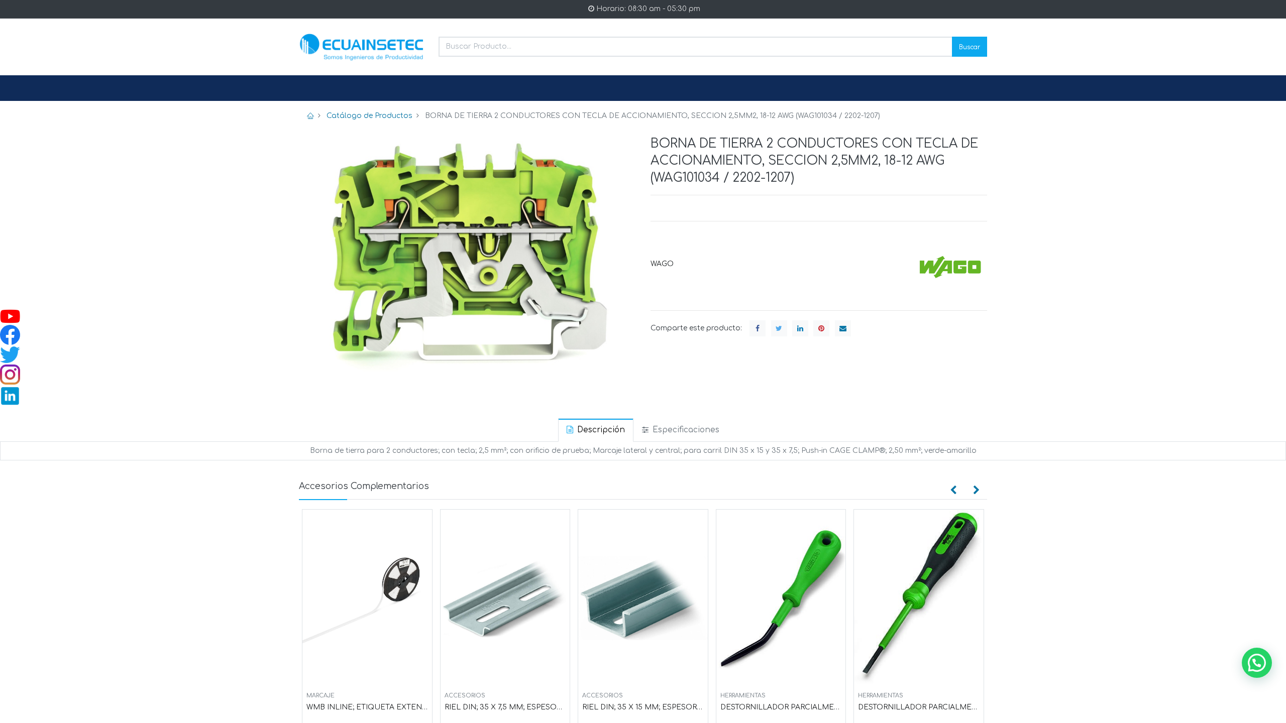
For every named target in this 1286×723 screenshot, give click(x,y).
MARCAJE (320, 695)
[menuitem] (323, 88)
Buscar (969, 46)
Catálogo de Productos (369, 115)
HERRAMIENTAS (743, 695)
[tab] (595, 430)
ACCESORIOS (465, 695)
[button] (953, 490)
